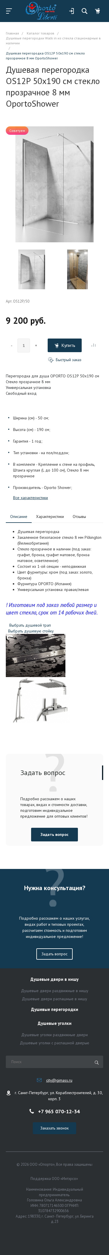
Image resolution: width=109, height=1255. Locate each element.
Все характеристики (30, 497)
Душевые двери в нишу (54, 979)
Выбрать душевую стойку (31, 631)
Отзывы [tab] (79, 516)
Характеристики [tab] (50, 516)
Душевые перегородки (54, 1009)
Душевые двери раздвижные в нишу (54, 990)
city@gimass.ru (59, 1080)
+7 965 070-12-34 (59, 1111)
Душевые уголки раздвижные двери (54, 1034)
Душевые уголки (55, 1023)
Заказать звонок (54, 1128)
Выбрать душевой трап (30, 625)
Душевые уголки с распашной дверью (54, 1042)
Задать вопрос (54, 834)
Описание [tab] (18, 516)
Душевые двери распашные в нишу (54, 998)
